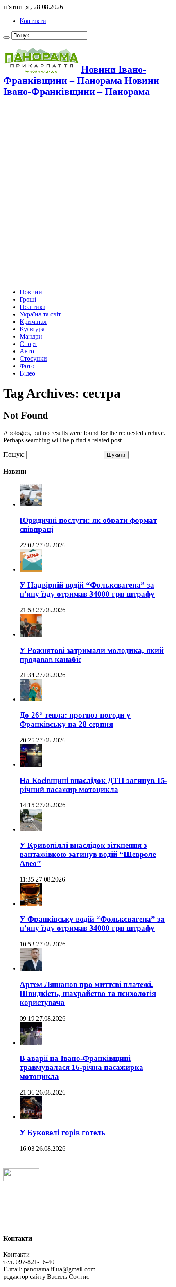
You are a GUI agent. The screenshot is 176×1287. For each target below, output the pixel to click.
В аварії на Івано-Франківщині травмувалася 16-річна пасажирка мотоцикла (81, 1067)
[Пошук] (6, 37)
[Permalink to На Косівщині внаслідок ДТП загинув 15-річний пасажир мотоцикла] (31, 764)
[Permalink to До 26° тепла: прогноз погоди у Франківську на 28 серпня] (31, 699)
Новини (31, 292)
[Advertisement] (88, 193)
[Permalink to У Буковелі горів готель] (31, 1116)
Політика (32, 306)
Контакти (33, 20)
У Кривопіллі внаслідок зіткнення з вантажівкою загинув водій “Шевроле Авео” (88, 854)
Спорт (28, 343)
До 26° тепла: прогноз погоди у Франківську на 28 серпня (75, 719)
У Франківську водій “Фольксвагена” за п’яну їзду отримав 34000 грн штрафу (92, 923)
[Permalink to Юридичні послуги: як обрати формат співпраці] (31, 504)
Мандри (31, 336)
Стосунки (33, 358)
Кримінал (33, 321)
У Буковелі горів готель (62, 1132)
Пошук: (14, 454)
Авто (27, 351)
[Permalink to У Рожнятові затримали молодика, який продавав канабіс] (31, 634)
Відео (27, 373)
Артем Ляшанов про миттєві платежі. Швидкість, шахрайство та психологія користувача (88, 993)
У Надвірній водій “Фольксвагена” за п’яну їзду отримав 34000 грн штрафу (87, 589)
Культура (32, 328)
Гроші (28, 299)
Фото (27, 365)
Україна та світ (40, 314)
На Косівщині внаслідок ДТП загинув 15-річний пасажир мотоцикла (93, 785)
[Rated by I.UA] (21, 1178)
